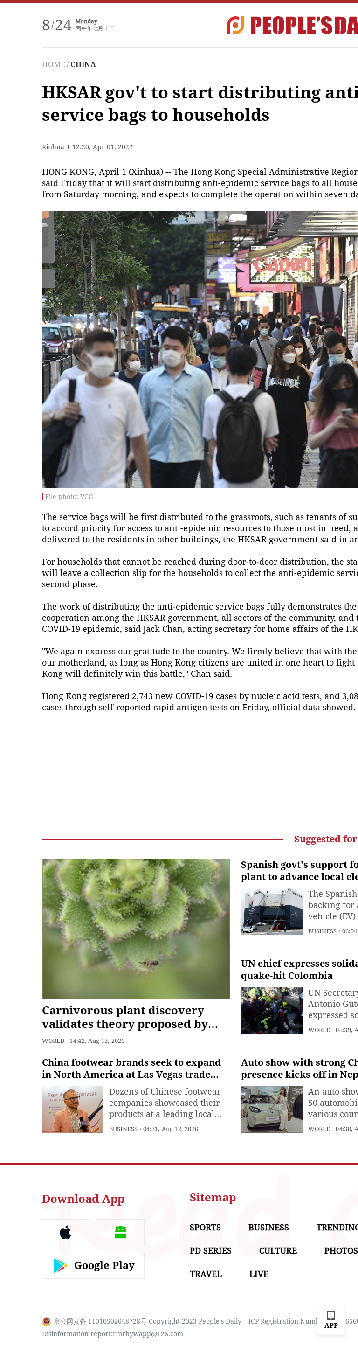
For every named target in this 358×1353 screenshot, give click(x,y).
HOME (53, 64)
